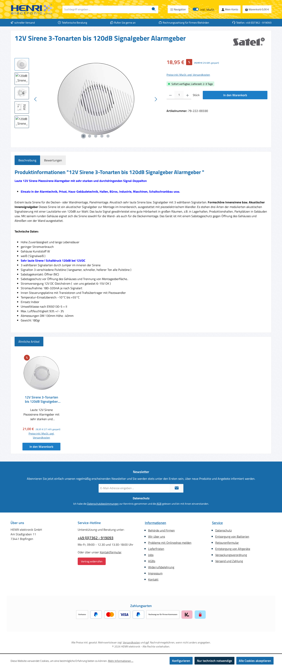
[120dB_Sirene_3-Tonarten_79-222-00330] (96, 99)
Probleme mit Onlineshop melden (169, 542)
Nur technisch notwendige (214, 660)
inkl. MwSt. (203, 9)
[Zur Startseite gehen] (32, 9)
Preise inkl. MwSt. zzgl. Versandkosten (188, 75)
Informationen (155, 522)
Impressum (155, 573)
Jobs (150, 555)
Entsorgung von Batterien (232, 536)
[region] (87, 99)
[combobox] (105, 9)
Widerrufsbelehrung (161, 567)
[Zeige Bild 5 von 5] (108, 136)
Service (217, 522)
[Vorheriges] (36, 99)
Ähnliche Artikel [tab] (29, 341)
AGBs (151, 561)
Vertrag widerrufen (91, 561)
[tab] (27, 160)
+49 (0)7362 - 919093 (95, 538)
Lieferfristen (156, 548)
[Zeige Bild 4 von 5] (101, 136)
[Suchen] (153, 9)
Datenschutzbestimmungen (103, 504)
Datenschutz (223, 530)
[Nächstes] (156, 99)
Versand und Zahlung (229, 561)
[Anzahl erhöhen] (187, 95)
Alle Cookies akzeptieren (255, 660)
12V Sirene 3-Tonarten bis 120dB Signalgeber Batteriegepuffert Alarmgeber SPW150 (41, 399)
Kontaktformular (110, 552)
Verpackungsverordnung (231, 555)
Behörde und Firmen (161, 530)
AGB (159, 504)
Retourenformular (227, 542)
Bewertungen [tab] (53, 160)
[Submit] (176, 488)
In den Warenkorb (235, 95)
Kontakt (153, 579)
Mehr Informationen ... (120, 661)
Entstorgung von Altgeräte (232, 548)
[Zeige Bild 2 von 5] (89, 136)
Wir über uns (156, 536)
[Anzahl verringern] (170, 95)
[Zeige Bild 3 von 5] (95, 136)
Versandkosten (131, 642)
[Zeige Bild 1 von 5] (83, 136)
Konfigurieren (181, 660)
